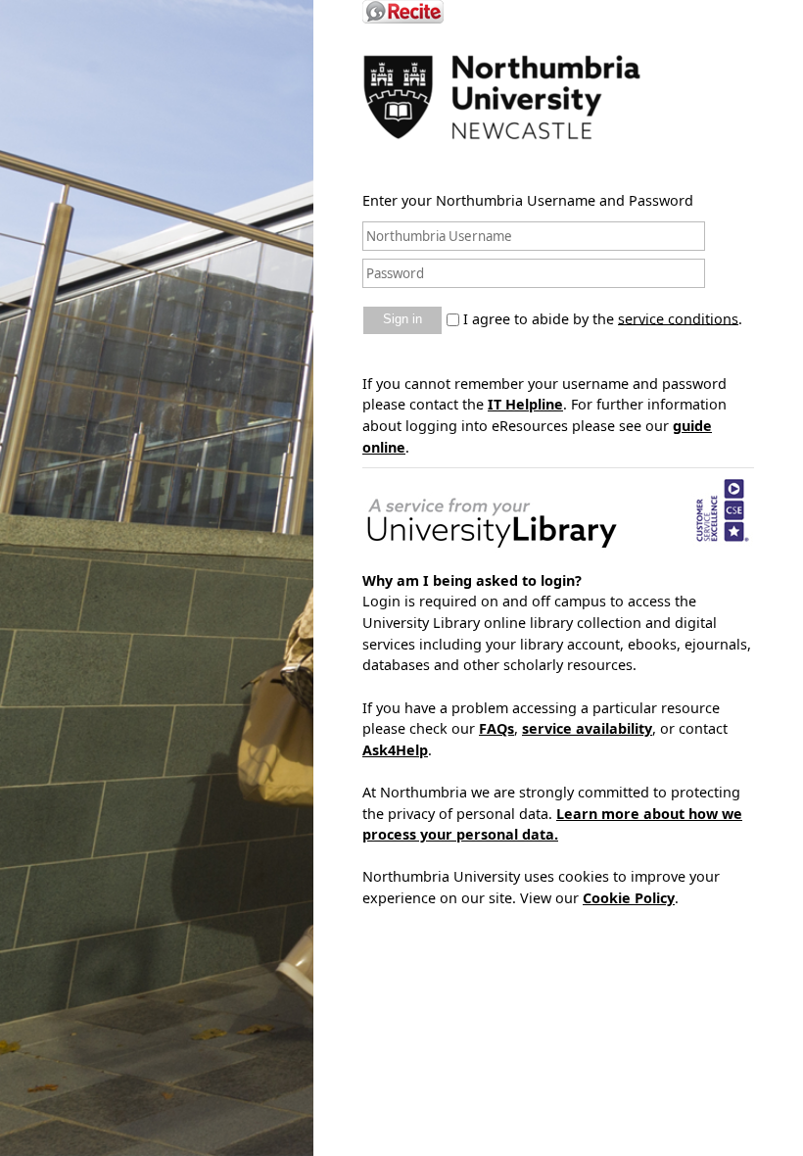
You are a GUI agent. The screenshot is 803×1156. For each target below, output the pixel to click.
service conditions (678, 318)
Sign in (402, 319)
